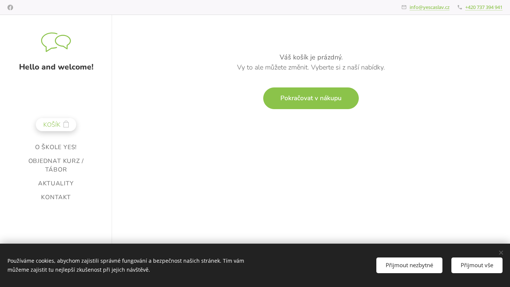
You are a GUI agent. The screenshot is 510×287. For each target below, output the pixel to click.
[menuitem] (56, 147)
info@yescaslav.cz (430, 7)
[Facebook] (10, 7)
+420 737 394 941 (484, 7)
